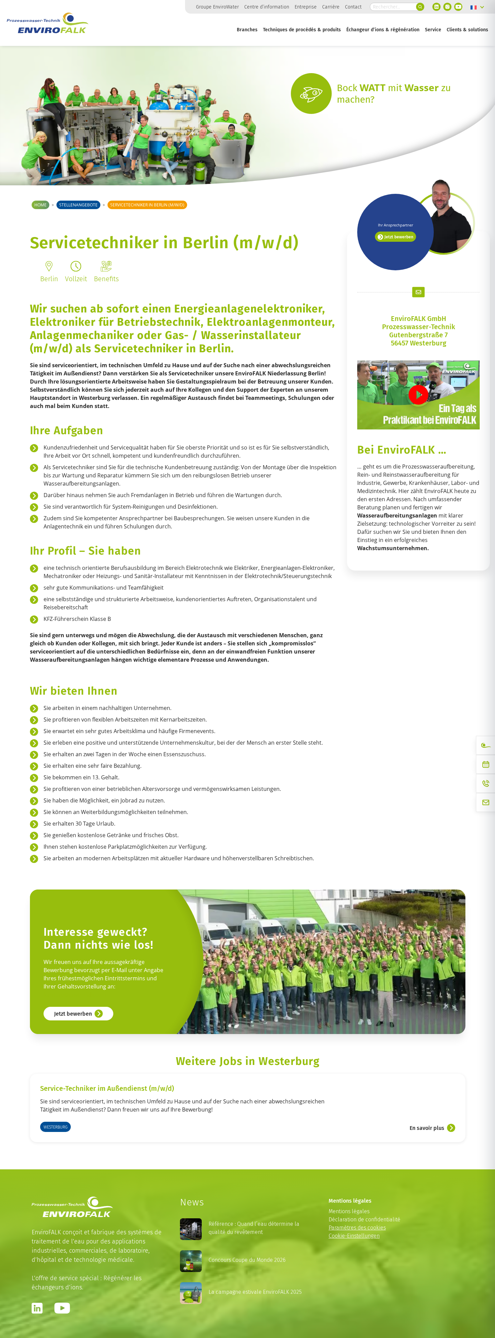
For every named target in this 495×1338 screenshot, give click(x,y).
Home (40, 205)
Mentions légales (349, 1211)
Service (433, 29)
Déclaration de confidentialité (364, 1219)
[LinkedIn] (436, 7)
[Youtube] (458, 7)
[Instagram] (447, 7)
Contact (353, 6)
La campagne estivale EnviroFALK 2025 (255, 1292)
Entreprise (306, 6)
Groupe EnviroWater (217, 6)
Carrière (331, 6)
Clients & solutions (467, 29)
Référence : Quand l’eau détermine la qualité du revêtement (254, 1228)
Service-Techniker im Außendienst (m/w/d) (107, 1088)
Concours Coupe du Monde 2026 (247, 1260)
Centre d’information (266, 6)
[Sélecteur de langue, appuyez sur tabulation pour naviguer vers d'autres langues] (477, 7)
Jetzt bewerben (398, 237)
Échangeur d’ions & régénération (382, 29)
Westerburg (55, 1127)
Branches (247, 29)
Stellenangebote (78, 205)
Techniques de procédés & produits (302, 29)
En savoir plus (427, 1128)
